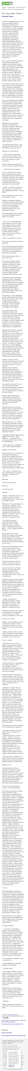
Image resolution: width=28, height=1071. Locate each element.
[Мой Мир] (7, 1018)
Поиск (23, 7)
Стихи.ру (5, 1043)
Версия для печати (15, 1020)
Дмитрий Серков (7, 16)
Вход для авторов (19, 9)
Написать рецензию (6, 1032)
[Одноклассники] (5, 1018)
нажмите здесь (11, 1065)
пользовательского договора (12, 1048)
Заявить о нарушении (10, 1021)
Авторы (4, 7)
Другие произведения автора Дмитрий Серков (12, 1023)
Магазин (4, 9)
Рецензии (18, 7)
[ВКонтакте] (4, 1018)
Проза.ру (10, 1043)
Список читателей (5, 1020)
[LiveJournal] (8, 1018)
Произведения (11, 7)
